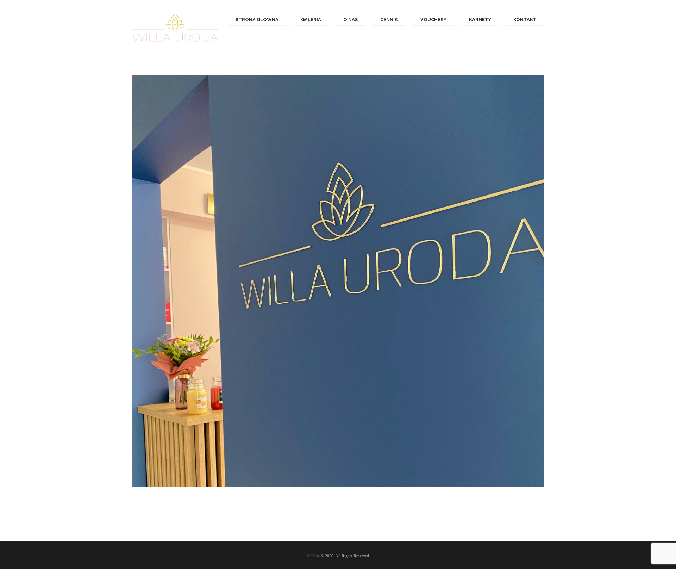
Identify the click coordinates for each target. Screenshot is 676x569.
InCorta (313, 555)
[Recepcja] (338, 281)
